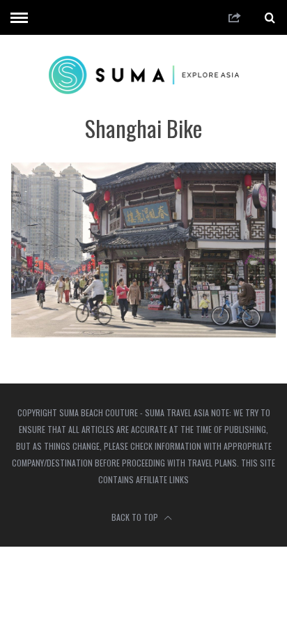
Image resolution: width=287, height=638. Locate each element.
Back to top (135, 517)
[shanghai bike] (143, 333)
